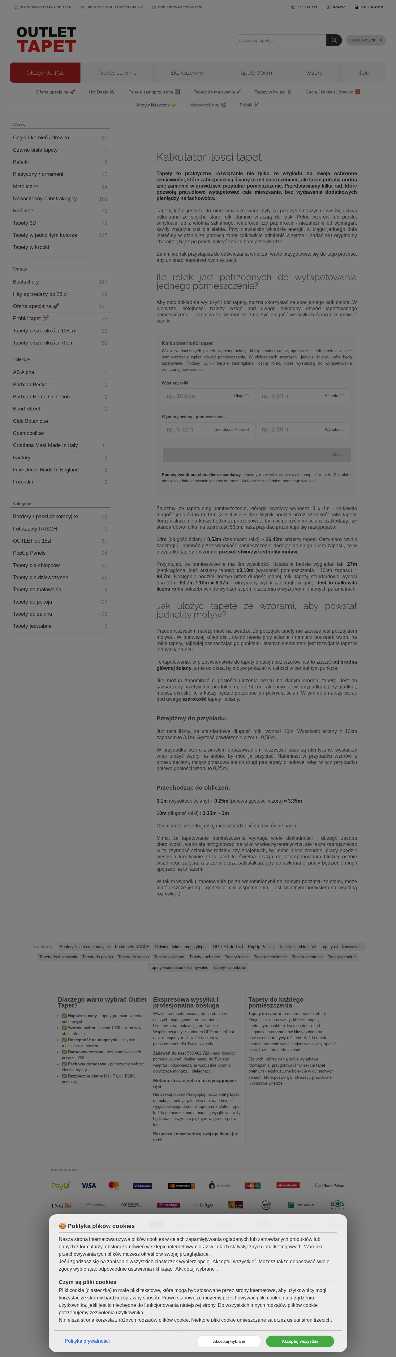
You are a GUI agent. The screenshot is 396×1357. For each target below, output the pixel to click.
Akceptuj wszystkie (300, 1341)
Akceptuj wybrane (229, 1341)
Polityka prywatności (87, 1341)
